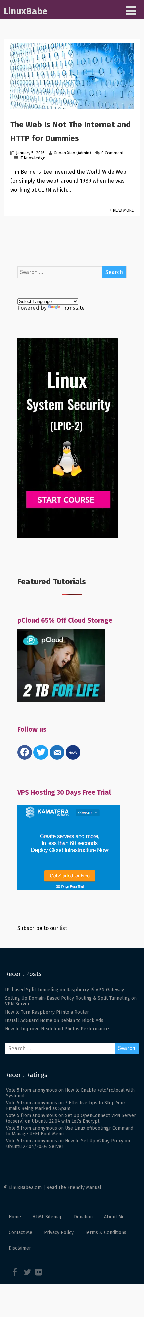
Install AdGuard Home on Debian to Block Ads (54, 1020)
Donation (83, 1217)
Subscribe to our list (42, 928)
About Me (114, 1217)
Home (15, 1217)
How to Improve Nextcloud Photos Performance (57, 1029)
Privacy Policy (59, 1232)
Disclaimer (20, 1248)
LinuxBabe (25, 11)
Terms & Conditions (105, 1232)
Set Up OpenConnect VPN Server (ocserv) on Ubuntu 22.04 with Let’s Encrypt (71, 1118)
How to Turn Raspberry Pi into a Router (47, 1012)
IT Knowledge (32, 157)
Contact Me (20, 1232)
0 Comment (112, 152)
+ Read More (122, 210)
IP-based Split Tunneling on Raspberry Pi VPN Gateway (64, 990)
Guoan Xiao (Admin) (72, 152)
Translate (73, 308)
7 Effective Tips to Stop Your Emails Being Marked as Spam (65, 1105)
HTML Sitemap (47, 1217)
